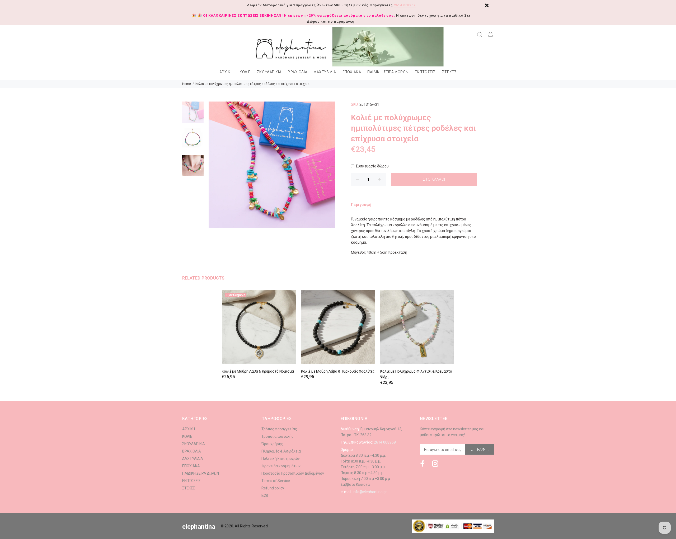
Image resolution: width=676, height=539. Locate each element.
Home (186, 84)
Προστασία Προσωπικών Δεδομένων (292, 473)
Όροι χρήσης (272, 444)
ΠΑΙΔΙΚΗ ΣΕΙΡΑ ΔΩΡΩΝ (388, 72)
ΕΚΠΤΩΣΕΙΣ (425, 72)
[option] (193, 115)
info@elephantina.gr (370, 492)
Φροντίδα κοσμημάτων (281, 466)
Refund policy (272, 488)
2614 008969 (405, 5)
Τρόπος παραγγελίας (279, 429)
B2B (264, 495)
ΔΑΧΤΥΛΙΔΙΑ (325, 72)
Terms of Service (275, 481)
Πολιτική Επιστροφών (280, 458)
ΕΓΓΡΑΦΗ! (480, 449)
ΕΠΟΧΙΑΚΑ (351, 72)
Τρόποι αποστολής (277, 436)
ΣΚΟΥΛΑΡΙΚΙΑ (269, 72)
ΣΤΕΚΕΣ (449, 72)
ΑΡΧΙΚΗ (226, 72)
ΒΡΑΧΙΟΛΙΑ (297, 72)
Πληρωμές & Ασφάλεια (281, 451)
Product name (44, 518)
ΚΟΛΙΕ (245, 72)
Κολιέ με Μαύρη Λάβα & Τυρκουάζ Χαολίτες (338, 371)
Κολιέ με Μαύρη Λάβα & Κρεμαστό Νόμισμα (258, 371)
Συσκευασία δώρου (372, 166)
